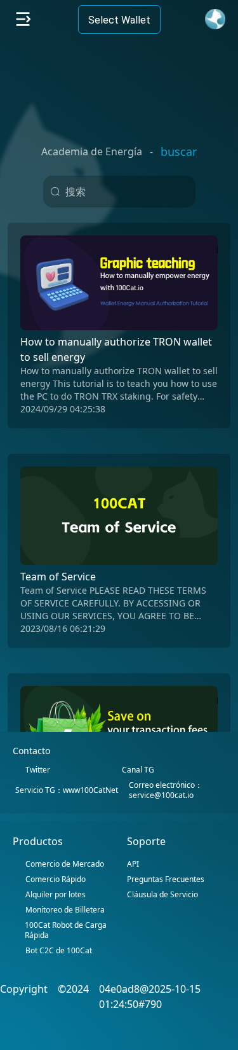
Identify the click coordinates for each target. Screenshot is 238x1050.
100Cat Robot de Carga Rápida (66, 930)
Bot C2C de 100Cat (58, 951)
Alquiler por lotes (55, 895)
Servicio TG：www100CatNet (66, 790)
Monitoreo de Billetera (65, 910)
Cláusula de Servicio (162, 894)
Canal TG (138, 770)
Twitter (37, 770)
